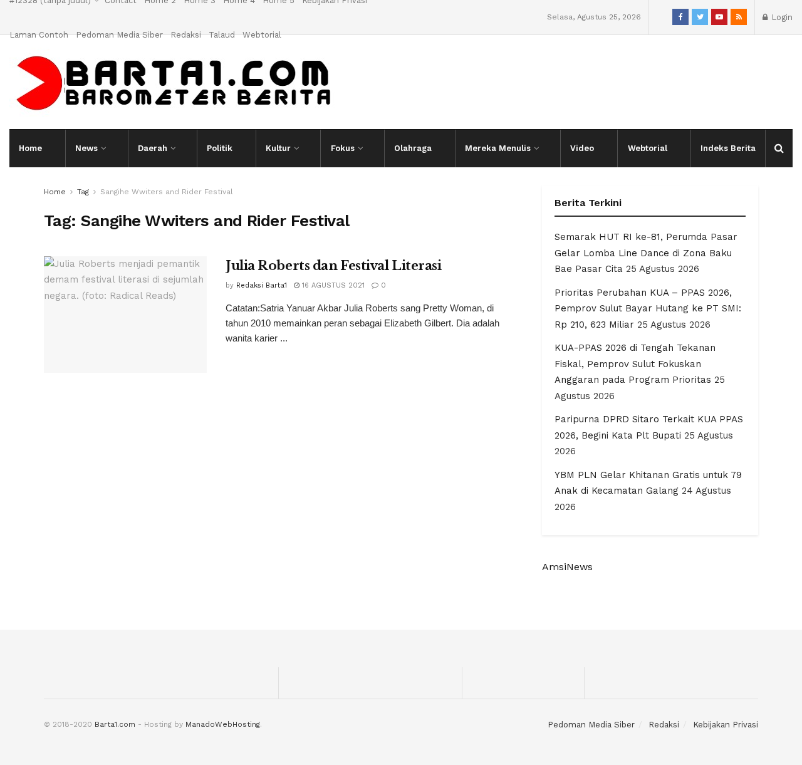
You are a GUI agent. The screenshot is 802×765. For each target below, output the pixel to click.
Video (582, 148)
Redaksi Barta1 (261, 285)
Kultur (278, 148)
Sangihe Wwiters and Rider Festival (166, 191)
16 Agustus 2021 (332, 285)
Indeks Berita (728, 148)
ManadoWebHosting (222, 724)
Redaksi (185, 34)
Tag (83, 191)
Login (781, 17)
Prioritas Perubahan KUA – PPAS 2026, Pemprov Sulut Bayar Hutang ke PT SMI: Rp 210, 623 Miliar (648, 308)
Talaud (222, 34)
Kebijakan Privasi (725, 724)
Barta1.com (115, 724)
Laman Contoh (38, 34)
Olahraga (413, 148)
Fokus (343, 148)
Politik (219, 148)
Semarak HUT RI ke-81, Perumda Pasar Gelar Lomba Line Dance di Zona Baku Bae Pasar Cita (646, 252)
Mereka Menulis (498, 148)
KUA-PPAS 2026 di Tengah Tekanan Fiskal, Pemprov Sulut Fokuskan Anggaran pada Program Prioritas (635, 363)
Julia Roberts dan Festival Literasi (334, 265)
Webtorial (261, 34)
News (86, 148)
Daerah (152, 148)
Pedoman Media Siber (119, 34)
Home (30, 148)
